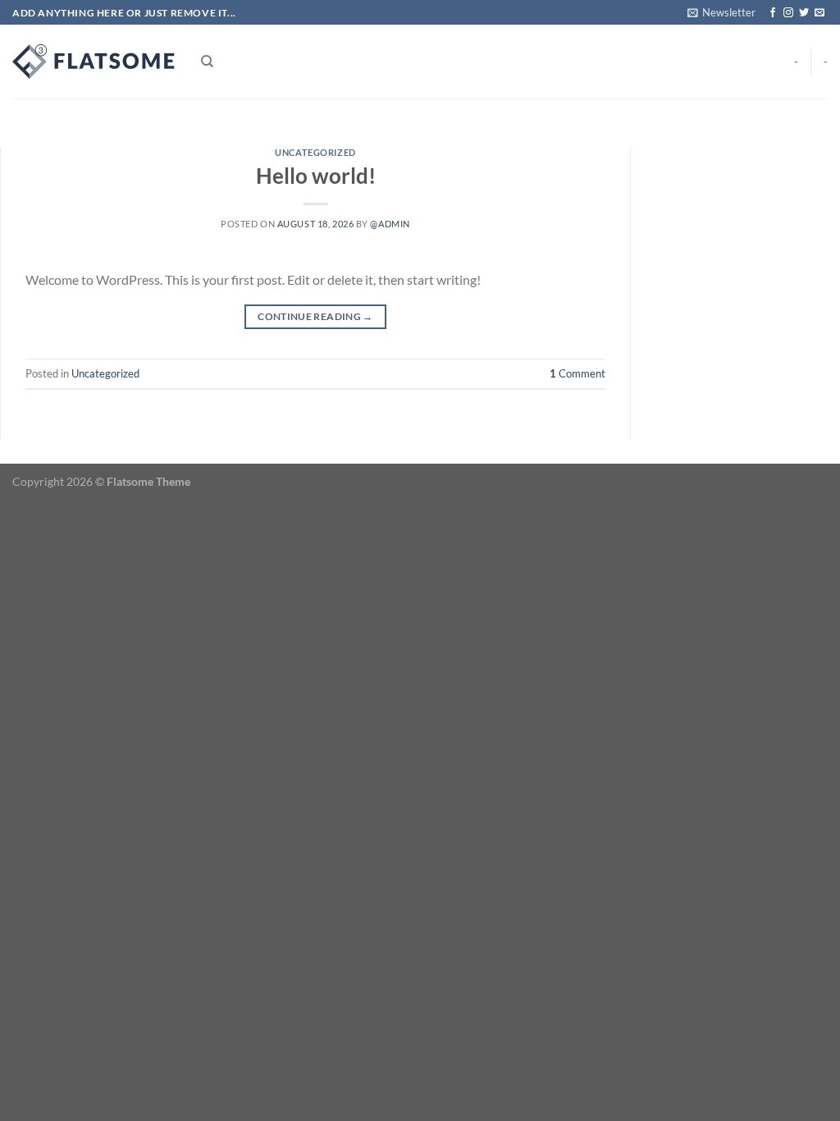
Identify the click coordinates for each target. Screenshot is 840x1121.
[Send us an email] (819, 13)
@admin (389, 223)
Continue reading (315, 316)
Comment (577, 373)
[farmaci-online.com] (94, 61)
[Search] (207, 61)
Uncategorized (315, 152)
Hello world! (316, 175)
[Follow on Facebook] (773, 13)
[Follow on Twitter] (804, 13)
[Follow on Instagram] (788, 13)
